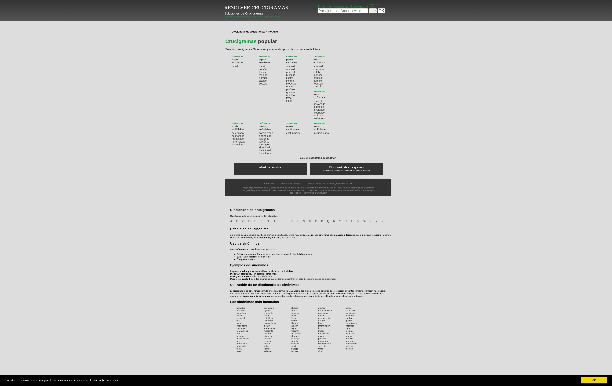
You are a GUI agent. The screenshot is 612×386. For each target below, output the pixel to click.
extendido (319, 112)
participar (295, 338)
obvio (321, 336)
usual (235, 66)
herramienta (270, 323)
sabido (263, 80)
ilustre (289, 78)
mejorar (295, 331)
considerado (266, 133)
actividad (241, 308)
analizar (322, 308)
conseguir (323, 313)
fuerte (294, 320)
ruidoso (290, 95)
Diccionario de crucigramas (248, 31)
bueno (294, 310)
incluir (267, 325)
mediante (268, 331)
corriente (318, 101)
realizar (267, 343)
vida (320, 351)
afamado (291, 66)
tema (239, 348)
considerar (351, 313)
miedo (321, 331)
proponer (350, 341)
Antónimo (269, 183)
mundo (267, 333)
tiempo (267, 348)
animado (291, 69)
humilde (290, 75)
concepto (268, 313)
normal (263, 78)
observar (268, 336)
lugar (348, 328)
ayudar (267, 310)
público (317, 80)
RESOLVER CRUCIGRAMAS (256, 7)
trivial (289, 98)
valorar (294, 351)
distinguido (265, 136)
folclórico (264, 138)
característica (325, 310)
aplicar (349, 308)
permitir (349, 338)
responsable (324, 343)
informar (350, 325)
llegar (294, 328)
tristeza (349, 348)
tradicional (265, 150)
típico (289, 100)
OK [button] (594, 380)
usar (239, 351)
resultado (241, 346)
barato (262, 66)
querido (290, 92)
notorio (290, 86)
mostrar (349, 331)
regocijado (238, 138)
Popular (273, 31)
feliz (238, 320)
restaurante (351, 343)
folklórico (264, 141)
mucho (240, 333)
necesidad (323, 333)
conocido (318, 69)
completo (241, 313)
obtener (295, 336)
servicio (322, 346)
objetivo (240, 336)
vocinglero (238, 144)
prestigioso (265, 144)
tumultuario (265, 153)
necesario (296, 333)
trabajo (294, 348)
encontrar (350, 315)
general (290, 72)
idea (320, 323)
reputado (318, 83)
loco (320, 328)
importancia (351, 323)
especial (241, 318)
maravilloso (242, 331)
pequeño (322, 338)
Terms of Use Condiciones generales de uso (330, 183)
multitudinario (321, 133)
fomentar (268, 320)
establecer (269, 318)
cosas (239, 315)
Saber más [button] (112, 380)
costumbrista (293, 133)
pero (239, 341)
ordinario (318, 115)
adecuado (269, 308)
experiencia (324, 318)
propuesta (242, 343)
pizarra (267, 341)
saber (267, 346)
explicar (349, 318)
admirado (318, 66)
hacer (239, 323)
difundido (318, 107)
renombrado (238, 141)
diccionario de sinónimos (246, 291)
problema (323, 341)
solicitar (349, 346)
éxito (293, 318)
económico (238, 136)
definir (321, 315)
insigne (290, 80)
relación (295, 343)
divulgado (319, 109)
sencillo (317, 86)
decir (293, 315)
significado (265, 147)
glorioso (318, 75)
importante (242, 325)
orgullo (267, 338)
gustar (349, 320)
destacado (319, 104)
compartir (350, 310)
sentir (294, 346)
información (324, 325)
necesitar (350, 333)
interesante (269, 328)
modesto (291, 83)
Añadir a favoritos (270, 167)
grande (321, 320)
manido (263, 75)
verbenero (319, 118)
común (263, 69)
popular (295, 341)
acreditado (238, 133)
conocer (295, 313)
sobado (263, 83)
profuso (290, 89)
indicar (294, 325)
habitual (318, 78)
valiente (268, 351)
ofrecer (349, 336)
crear (266, 315)
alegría (294, 308)
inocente (241, 328)
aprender (241, 310)
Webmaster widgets (291, 183)
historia (294, 323)
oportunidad (243, 338)
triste (320, 348)
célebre (317, 72)
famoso (263, 72)
